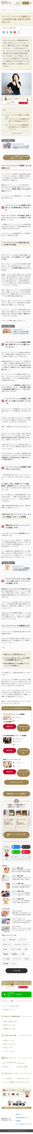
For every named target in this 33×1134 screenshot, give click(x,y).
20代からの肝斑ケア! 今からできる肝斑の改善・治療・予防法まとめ (21, 878)
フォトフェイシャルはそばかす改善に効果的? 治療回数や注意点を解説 (21, 886)
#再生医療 (5, 963)
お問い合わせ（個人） (24, 1082)
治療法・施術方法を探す (11, 1021)
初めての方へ (22, 1063)
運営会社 (18, 1114)
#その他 (20, 911)
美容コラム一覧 (8, 1047)
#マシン (14, 963)
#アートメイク (17, 958)
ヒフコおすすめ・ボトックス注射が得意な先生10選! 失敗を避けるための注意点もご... (21, 921)
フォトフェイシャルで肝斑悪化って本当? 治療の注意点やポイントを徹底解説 (21, 901)
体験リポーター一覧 (9, 1044)
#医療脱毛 (5, 954)
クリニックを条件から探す (11, 1006)
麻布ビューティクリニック (12, 759)
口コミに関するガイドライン (24, 1124)
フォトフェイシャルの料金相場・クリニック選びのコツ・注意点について (21, 894)
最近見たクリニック (9, 1009)
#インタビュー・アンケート (21, 944)
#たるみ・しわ (21, 918)
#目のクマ (27, 958)
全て (11, 10)
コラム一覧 (9, 6)
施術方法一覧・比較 (9, 1025)
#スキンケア (23, 10)
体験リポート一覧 (9, 1040)
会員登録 (18, 3)
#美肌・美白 (16, 10)
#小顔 (22, 954)
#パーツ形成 (6, 958)
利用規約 (18, 1121)
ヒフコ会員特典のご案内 (10, 1063)
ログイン (26, 3)
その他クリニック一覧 (16, 782)
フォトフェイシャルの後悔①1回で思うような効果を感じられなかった (19, 121)
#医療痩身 (14, 954)
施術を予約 (9, 726)
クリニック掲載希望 (9, 1082)
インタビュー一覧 (9, 1051)
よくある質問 (7, 1078)
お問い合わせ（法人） (24, 1078)
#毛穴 (19, 926)
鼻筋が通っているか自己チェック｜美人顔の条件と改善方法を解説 (21, 913)
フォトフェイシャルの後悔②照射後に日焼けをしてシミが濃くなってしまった (19, 127)
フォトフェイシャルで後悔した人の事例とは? (17, 116)
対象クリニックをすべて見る (16, 834)
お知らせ (6, 1066)
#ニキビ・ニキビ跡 (16, 949)
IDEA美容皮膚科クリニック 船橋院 (14, 735)
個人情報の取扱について (22, 1117)
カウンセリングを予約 (23, 728)
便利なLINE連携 (22, 1066)
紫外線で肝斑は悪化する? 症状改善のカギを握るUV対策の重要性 (21, 870)
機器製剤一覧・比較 (9, 1028)
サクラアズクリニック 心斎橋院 (14, 714)
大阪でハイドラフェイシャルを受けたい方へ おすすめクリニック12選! (22, 929)
